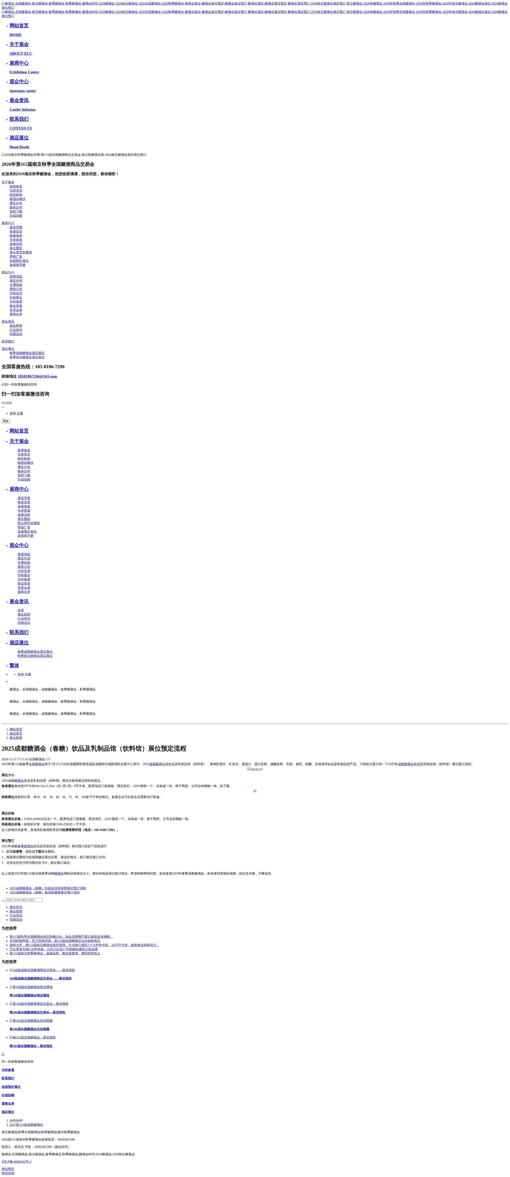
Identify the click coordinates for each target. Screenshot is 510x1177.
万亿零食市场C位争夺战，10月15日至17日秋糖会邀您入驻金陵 (54, 949)
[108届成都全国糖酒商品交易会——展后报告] (42, 970)
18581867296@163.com (37, 376)
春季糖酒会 (25, 846)
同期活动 (16, 919)
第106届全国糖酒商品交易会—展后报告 (37, 1012)
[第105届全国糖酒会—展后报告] (33, 1037)
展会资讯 (16, 733)
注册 (20, 413)
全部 (21, 610)
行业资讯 (16, 915)
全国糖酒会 (37, 764)
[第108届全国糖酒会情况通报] (31, 987)
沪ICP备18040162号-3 (16, 1161)
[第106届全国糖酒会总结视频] (31, 1020)
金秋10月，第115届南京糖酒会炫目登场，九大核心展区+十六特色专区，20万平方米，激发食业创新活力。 (85, 945)
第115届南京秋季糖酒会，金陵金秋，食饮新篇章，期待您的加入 (55, 953)
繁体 (5, 421)
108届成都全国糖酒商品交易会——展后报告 (41, 978)
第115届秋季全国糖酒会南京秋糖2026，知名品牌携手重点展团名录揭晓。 (61, 936)
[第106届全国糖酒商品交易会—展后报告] (39, 1003)
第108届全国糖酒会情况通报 (29, 995)
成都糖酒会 (157, 764)
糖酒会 (19, 780)
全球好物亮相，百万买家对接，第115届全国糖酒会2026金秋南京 (55, 940)
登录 (13, 413)
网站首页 (19, 430)
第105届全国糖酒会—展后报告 (31, 1046)
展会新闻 (16, 737)
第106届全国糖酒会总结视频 (29, 1029)
